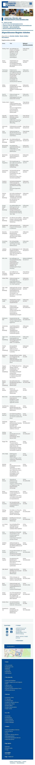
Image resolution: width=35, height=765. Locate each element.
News (6, 683)
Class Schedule (9, 719)
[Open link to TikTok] (11, 628)
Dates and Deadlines (10, 680)
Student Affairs (9, 705)
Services (7, 694)
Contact (19, 625)
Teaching (7, 670)
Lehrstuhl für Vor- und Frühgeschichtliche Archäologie (16, 19)
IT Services (8, 699)
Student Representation (11, 707)
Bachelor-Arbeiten (14, 36)
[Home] (2, 22)
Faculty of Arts (8, 22)
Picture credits (8, 748)
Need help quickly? (9, 739)
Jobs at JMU (8, 685)
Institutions (8, 671)
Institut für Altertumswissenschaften (13, 24)
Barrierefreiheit (20, 763)
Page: (6, 756)
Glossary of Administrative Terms (13, 688)
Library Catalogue (9, 722)
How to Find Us (9, 731)
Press (6, 733)
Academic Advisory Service (12, 702)
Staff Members (9, 687)
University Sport (9, 700)
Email (18, 638)
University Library (9, 697)
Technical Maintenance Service (12, 737)
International (8, 673)
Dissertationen (5, 37)
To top (6, 749)
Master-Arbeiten (24, 36)
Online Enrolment (9, 720)
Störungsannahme (9, 736)
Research (7, 668)
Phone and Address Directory (12, 729)
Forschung (5, 27)
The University (8, 665)
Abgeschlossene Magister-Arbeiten (12, 28)
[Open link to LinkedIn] (6, 631)
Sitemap (7, 746)
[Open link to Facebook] (11, 631)
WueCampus (8, 717)
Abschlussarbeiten (14, 27)
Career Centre (8, 708)
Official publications (10, 690)
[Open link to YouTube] (6, 634)
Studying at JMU (9, 666)
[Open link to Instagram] (6, 628)
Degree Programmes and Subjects (13, 682)
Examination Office (10, 704)
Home (6, 662)
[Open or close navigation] (30, 4)
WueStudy (7, 716)
